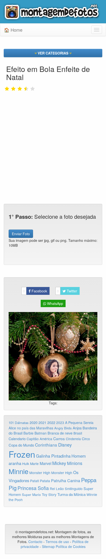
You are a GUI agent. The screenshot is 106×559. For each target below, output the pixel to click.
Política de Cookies (71, 546)
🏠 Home (13, 30)
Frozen (22, 454)
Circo (86, 438)
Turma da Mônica (71, 494)
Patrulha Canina (65, 480)
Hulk (25, 463)
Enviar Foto (21, 233)
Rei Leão (57, 488)
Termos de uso (57, 541)
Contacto (35, 541)
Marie (34, 463)
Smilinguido (74, 488)
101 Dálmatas (19, 422)
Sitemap (48, 546)
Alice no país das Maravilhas (31, 427)
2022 (51, 422)
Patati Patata (40, 480)
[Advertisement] (53, 130)
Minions (74, 463)
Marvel (45, 463)
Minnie (18, 471)
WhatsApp (54, 303)
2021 (42, 422)
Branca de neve (60, 433)
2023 (60, 422)
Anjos (77, 427)
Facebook (35, 290)
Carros (59, 438)
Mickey (59, 463)
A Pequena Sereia (79, 422)
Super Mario (31, 494)
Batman (41, 433)
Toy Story (49, 494)
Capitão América (39, 438)
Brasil (77, 433)
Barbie (28, 433)
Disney (65, 444)
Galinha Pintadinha (53, 456)
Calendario (17, 438)
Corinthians (46, 445)
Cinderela (73, 438)
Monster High (39, 472)
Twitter (67, 290)
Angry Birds (63, 428)
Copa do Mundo (21, 445)
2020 (33, 422)
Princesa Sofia (33, 487)
